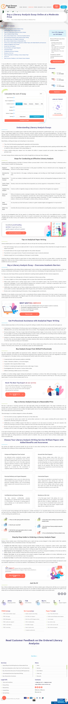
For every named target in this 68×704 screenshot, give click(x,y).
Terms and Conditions (7, 682)
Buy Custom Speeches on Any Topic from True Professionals (16, 668)
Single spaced (22, 116)
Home (20, 7)
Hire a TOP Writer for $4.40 (14, 395)
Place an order (28, 314)
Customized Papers (8, 49)
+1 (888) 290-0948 (47, 682)
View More (33, 656)
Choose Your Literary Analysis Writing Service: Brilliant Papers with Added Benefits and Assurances (25, 42)
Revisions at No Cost (8, 53)
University (31, 103)
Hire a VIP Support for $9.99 (14, 576)
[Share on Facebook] (59, 593)
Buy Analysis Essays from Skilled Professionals (14, 39)
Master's (37, 103)
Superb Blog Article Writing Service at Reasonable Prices (15, 665)
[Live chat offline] (62, 701)
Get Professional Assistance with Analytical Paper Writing (16, 37)
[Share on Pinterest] (65, 593)
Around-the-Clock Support (10, 46)
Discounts (40, 7)
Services (38, 668)
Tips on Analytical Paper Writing (11, 34)
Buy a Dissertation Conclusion (9, 676)
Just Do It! (6, 56)
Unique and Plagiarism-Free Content (11, 44)
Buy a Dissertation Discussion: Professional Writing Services (16, 670)
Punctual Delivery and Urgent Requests (12, 47)
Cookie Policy (6, 690)
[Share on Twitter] (62, 593)
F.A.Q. (44, 7)
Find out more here (57, 61)
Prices (35, 7)
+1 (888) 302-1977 (39, 682)
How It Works (40, 670)
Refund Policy (6, 687)
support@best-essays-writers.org (42, 684)
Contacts (48, 7)
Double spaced (37, 116)
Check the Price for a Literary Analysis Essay (13, 28)
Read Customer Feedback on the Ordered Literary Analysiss (17, 58)
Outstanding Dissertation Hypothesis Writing (13, 673)
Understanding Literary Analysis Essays (12, 30)
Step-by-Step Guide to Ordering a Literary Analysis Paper (16, 54)
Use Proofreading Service (15, 232)
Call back (4, 698)
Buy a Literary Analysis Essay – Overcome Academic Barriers (17, 35)
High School (19, 103)
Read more (57, 91)
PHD (42, 103)
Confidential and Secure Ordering (11, 51)
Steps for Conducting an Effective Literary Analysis (15, 32)
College (25, 103)
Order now (31, 7)
